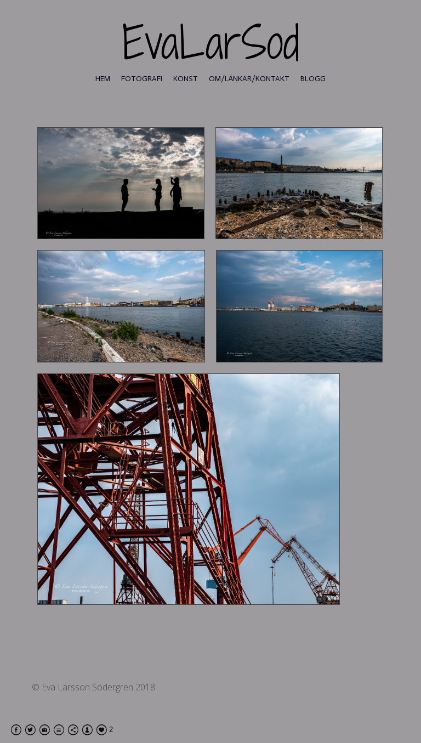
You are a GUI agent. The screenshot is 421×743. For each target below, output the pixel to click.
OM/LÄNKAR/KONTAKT (249, 78)
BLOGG (313, 78)
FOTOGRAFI (141, 78)
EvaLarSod (210, 42)
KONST (185, 78)
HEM (102, 78)
